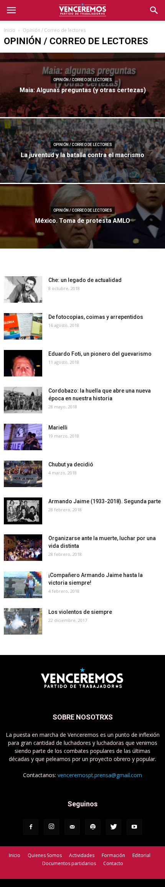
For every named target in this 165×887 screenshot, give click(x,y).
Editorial (141, 855)
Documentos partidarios (69, 863)
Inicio (9, 30)
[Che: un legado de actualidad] (23, 289)
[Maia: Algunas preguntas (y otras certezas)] (82, 104)
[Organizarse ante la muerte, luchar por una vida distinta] (23, 547)
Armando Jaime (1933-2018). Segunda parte (104, 501)
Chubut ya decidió (70, 464)
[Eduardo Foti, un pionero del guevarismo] (23, 363)
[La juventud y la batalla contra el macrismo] (82, 169)
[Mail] (72, 827)
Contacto (113, 863)
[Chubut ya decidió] (23, 474)
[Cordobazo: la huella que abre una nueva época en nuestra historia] (23, 400)
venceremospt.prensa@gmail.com (100, 775)
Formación (113, 855)
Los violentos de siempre (80, 612)
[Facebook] (30, 827)
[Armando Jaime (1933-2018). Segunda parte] (23, 510)
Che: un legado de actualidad (85, 280)
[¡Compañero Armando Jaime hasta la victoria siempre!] (23, 584)
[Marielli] (23, 437)
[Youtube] (134, 827)
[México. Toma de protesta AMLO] (82, 235)
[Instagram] (51, 827)
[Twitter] (113, 827)
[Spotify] (93, 827)
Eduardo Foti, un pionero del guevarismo (100, 354)
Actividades (81, 855)
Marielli (58, 427)
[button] (154, 10)
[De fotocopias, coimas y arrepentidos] (23, 326)
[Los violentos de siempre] (23, 621)
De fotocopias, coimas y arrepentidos (95, 317)
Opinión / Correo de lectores (82, 80)
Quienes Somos (45, 855)
